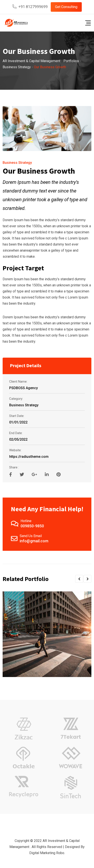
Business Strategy (17, 163)
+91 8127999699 (33, 6)
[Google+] (35, 474)
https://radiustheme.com (29, 457)
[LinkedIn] (47, 474)
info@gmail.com (34, 541)
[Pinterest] (58, 474)
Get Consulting (66, 7)
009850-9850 (32, 526)
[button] (79, 579)
